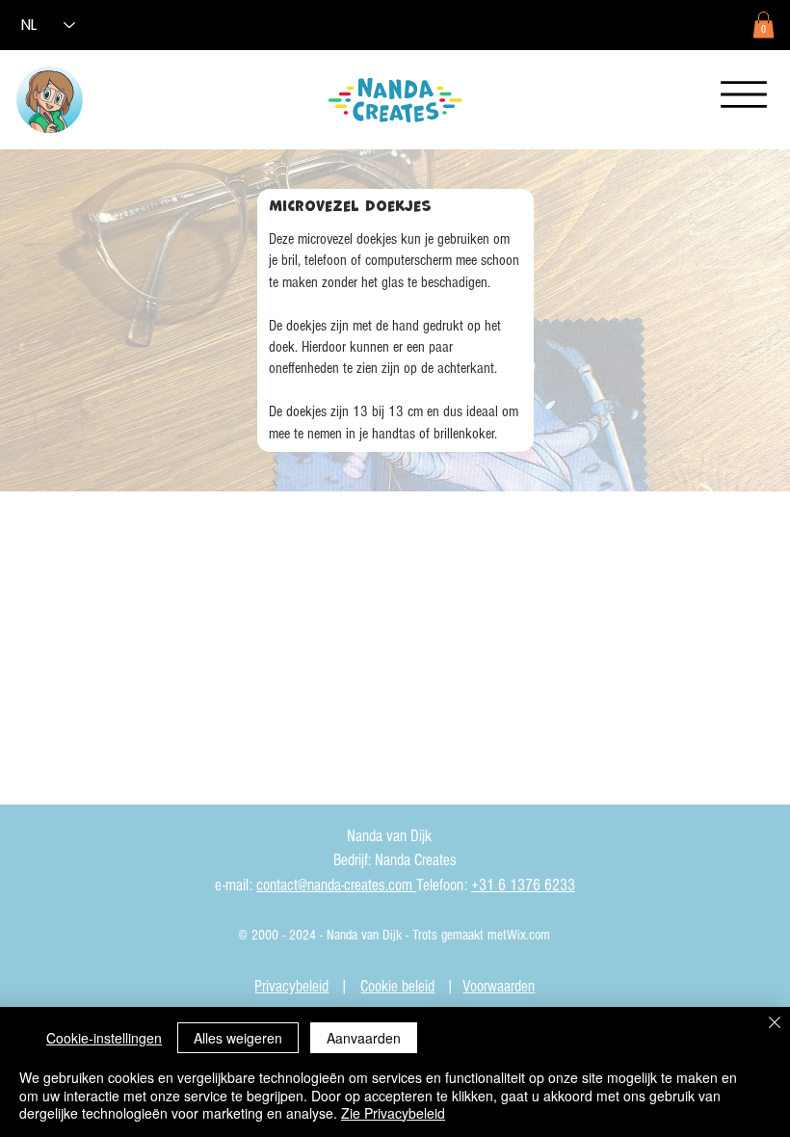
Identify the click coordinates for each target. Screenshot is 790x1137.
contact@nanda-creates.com (336, 885)
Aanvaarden (364, 1037)
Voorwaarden (498, 986)
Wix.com (528, 935)
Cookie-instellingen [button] (104, 1037)
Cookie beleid (397, 986)
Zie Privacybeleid (393, 1113)
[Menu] (744, 94)
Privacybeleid (291, 986)
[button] (763, 25)
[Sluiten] (774, 1024)
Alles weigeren (238, 1037)
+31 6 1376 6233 (523, 885)
